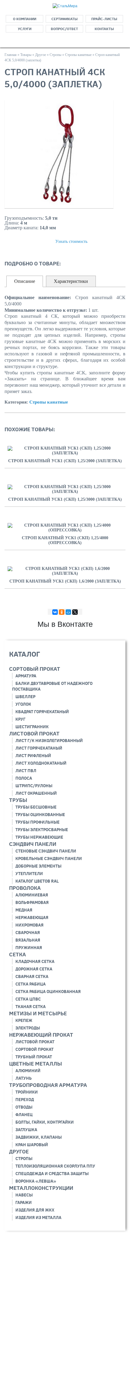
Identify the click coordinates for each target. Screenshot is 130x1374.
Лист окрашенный (36, 793)
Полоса (23, 778)
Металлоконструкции (41, 1188)
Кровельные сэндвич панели (48, 859)
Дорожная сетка (33, 969)
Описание (24, 281)
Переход (24, 1100)
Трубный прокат (33, 1057)
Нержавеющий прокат (41, 1034)
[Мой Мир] (68, 612)
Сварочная (27, 933)
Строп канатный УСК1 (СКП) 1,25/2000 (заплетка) (65, 461)
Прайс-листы (104, 18)
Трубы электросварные (41, 830)
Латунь (23, 1078)
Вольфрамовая (32, 902)
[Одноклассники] (61, 612)
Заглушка (26, 1130)
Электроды (27, 1028)
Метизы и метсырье (38, 1013)
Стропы (23, 1159)
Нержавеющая (31, 917)
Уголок (23, 704)
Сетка (17, 954)
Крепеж (23, 1020)
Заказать (22, 241)
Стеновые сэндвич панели (45, 851)
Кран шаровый (31, 1145)
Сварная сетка (31, 976)
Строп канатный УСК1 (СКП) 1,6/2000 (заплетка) (65, 581)
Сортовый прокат (34, 669)
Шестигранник (32, 727)
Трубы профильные (37, 822)
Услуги (24, 28)
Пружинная (28, 948)
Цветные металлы (35, 1063)
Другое (19, 1151)
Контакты (104, 28)
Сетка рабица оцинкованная (48, 992)
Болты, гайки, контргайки (44, 1122)
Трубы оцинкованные (40, 815)
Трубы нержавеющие (39, 837)
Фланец (24, 1115)
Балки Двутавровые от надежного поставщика (52, 686)
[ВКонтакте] (55, 612)
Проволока (25, 888)
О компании (24, 18)
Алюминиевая (31, 895)
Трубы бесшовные (36, 807)
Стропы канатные (48, 402)
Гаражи (23, 1202)
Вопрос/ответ (64, 28)
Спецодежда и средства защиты (52, 1174)
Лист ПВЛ (25, 771)
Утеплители (29, 874)
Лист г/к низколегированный (49, 741)
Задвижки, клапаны (38, 1137)
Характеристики (71, 281)
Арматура (25, 676)
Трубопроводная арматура (48, 1085)
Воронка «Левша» (35, 1181)
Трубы (18, 800)
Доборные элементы (38, 866)
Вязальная (27, 940)
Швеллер (25, 697)
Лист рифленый (33, 756)
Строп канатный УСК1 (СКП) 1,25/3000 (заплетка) (65, 499)
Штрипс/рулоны (33, 786)
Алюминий (28, 1071)
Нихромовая (29, 925)
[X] (75, 612)
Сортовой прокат (34, 1049)
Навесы (24, 1195)
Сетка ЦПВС (28, 999)
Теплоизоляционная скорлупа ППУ (55, 1166)
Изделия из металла (38, 1218)
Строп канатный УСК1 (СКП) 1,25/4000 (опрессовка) (65, 540)
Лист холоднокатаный (41, 763)
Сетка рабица (30, 984)
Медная (23, 910)
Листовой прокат (34, 733)
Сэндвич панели (32, 844)
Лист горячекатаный (38, 748)
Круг (20, 719)
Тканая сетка (30, 1007)
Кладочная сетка (34, 961)
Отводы (23, 1107)
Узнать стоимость (71, 241)
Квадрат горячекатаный (42, 712)
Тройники (26, 1092)
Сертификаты (64, 18)
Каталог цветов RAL (37, 881)
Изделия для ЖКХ (34, 1210)
